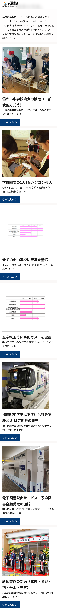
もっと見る (8, 122)
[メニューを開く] (51, 4)
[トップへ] (10, 4)
